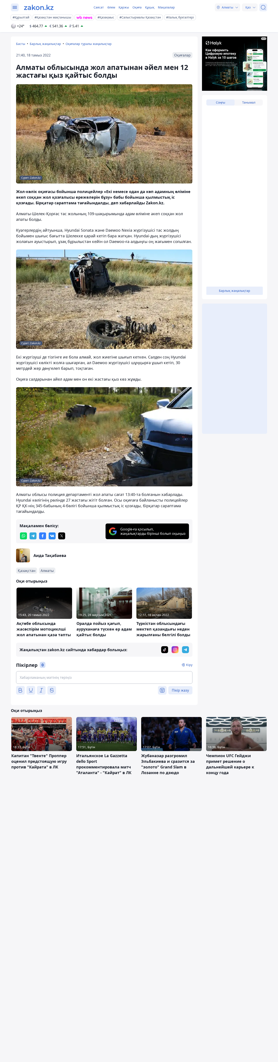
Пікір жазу (180, 690)
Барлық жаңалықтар (45, 44)
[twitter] (62, 536)
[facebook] (42, 536)
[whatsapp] (23, 536)
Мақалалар (166, 7)
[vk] (52, 536)
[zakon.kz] (39, 7)
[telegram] (33, 536)
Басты (20, 44)
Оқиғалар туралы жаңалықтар (89, 44)
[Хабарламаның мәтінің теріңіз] (104, 677)
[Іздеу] (263, 7)
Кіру (189, 665)
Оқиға (137, 7)
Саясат (99, 7)
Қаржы (124, 7)
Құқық (149, 7)
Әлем (111, 7)
